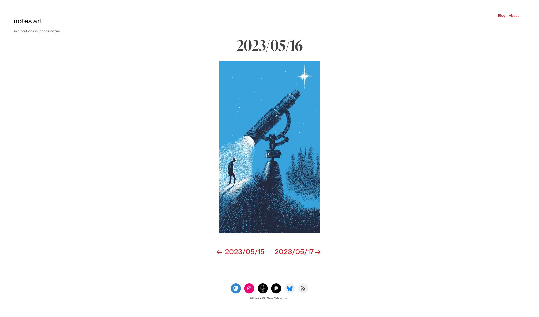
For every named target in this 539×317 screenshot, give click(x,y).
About (514, 15)
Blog (501, 15)
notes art (27, 21)
